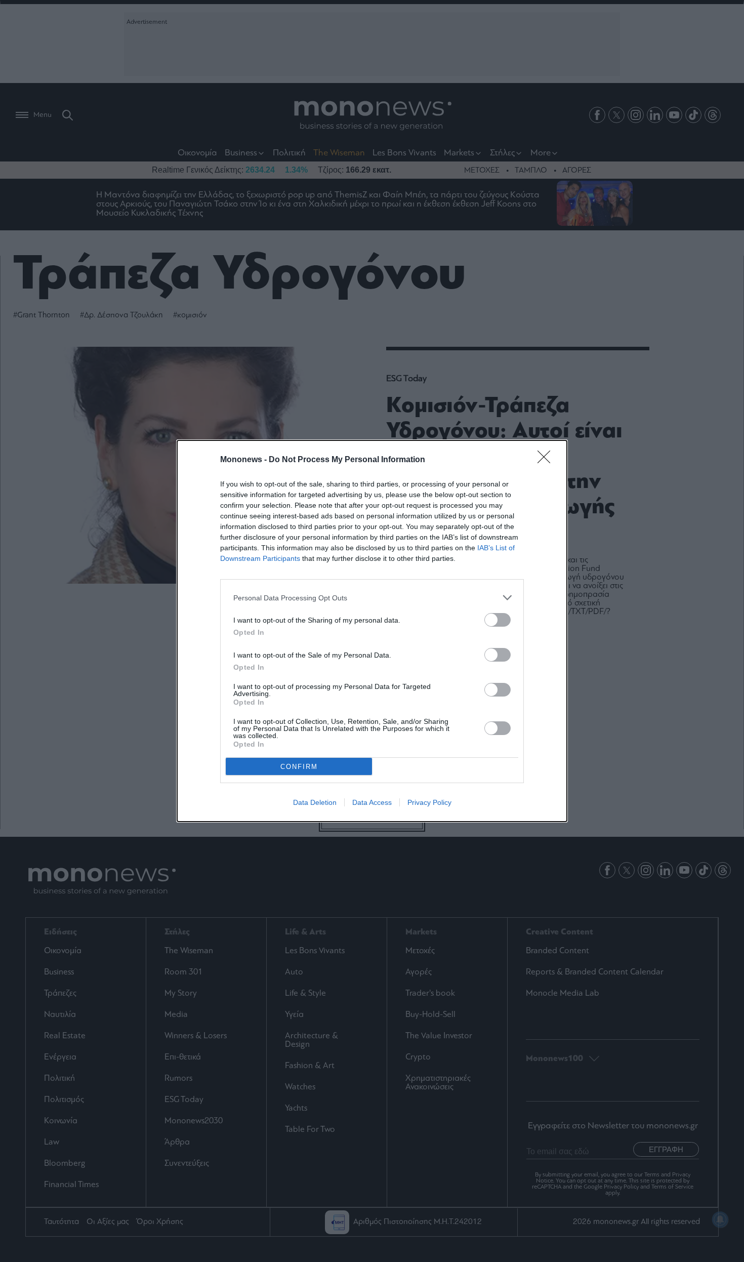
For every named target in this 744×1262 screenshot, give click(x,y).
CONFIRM (299, 766)
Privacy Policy (429, 802)
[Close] (547, 460)
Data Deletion (315, 802)
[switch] (497, 620)
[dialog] (372, 631)
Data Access (372, 802)
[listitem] (372, 597)
